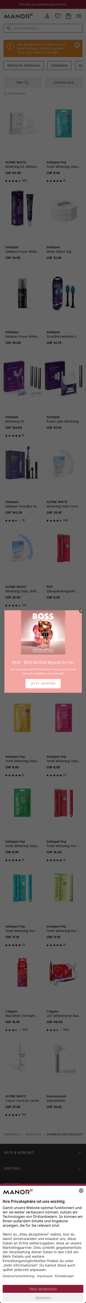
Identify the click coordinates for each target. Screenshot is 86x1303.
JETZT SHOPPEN (43, 683)
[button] (81, 610)
